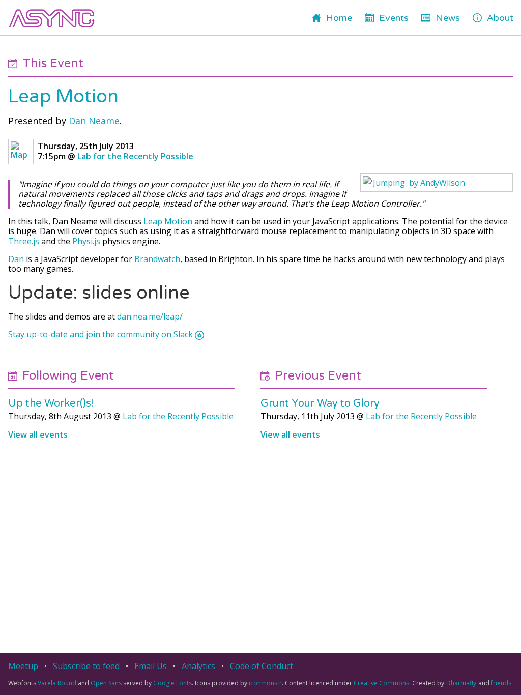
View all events (38, 434)
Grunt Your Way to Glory (320, 403)
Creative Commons (381, 683)
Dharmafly (461, 683)
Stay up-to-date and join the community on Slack (100, 334)
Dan (16, 259)
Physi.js (86, 241)
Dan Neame (94, 120)
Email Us (150, 666)
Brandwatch (157, 259)
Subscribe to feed (86, 666)
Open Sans (106, 683)
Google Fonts (172, 683)
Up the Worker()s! (51, 403)
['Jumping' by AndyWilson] (436, 182)
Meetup (23, 666)
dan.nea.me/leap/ (150, 316)
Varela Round (57, 683)
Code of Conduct (261, 666)
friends (501, 683)
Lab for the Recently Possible (135, 156)
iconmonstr (265, 683)
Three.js (23, 241)
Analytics (198, 666)
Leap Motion (63, 96)
